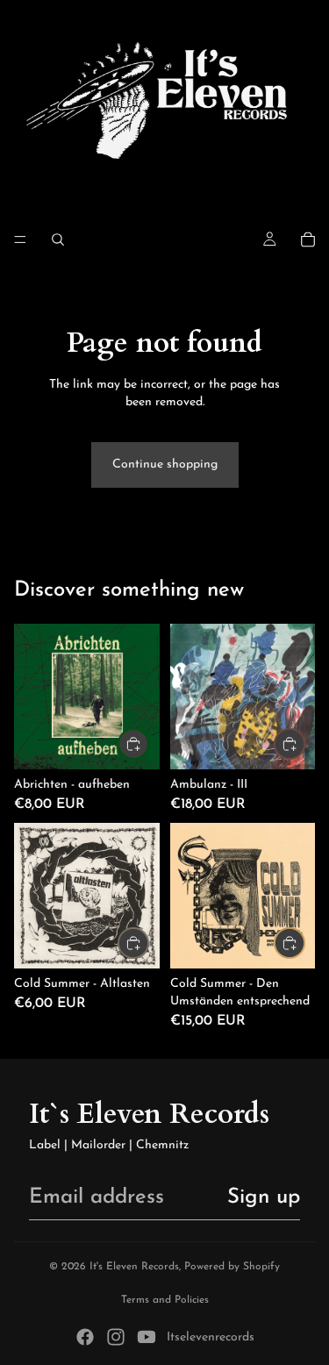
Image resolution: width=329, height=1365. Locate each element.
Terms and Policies (165, 1300)
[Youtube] (146, 1336)
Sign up (263, 1197)
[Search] (58, 239)
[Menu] (20, 239)
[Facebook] (85, 1336)
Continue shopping (165, 464)
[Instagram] (115, 1336)
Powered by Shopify (232, 1266)
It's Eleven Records (134, 1266)
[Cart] (308, 239)
